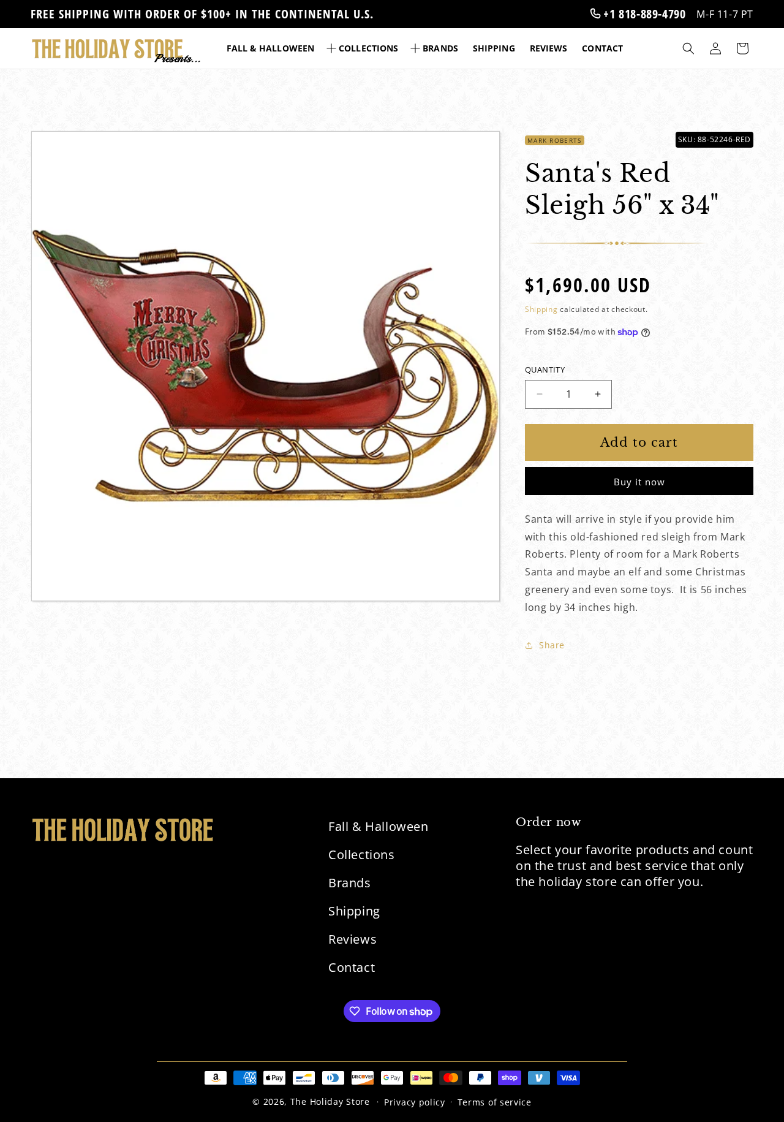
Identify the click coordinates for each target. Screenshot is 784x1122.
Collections (361, 854)
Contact (351, 967)
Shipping (541, 309)
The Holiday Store (330, 1101)
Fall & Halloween (378, 826)
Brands (349, 882)
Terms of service (495, 1102)
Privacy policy (414, 1102)
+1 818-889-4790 (643, 14)
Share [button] (552, 645)
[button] (363, 48)
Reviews (352, 939)
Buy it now (639, 482)
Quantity (545, 369)
